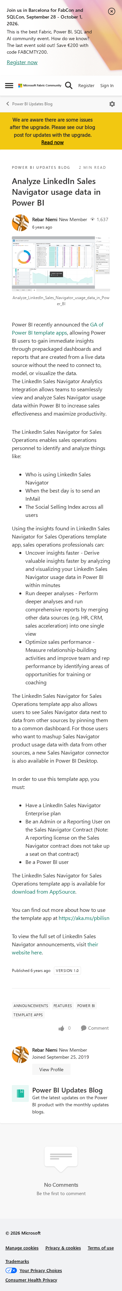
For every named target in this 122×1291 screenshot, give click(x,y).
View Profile (51, 1069)
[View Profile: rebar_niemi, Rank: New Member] (20, 222)
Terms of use (101, 1247)
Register (86, 85)
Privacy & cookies (63, 1247)
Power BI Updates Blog (32, 103)
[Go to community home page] (39, 85)
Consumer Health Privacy (31, 1280)
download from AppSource (43, 891)
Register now (22, 61)
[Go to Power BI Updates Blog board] (20, 1093)
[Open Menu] (112, 104)
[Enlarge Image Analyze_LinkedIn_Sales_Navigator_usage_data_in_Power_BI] (61, 263)
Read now (52, 142)
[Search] (69, 85)
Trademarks (17, 1261)
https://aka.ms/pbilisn (84, 917)
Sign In (107, 85)
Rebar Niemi (44, 219)
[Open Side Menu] (9, 85)
